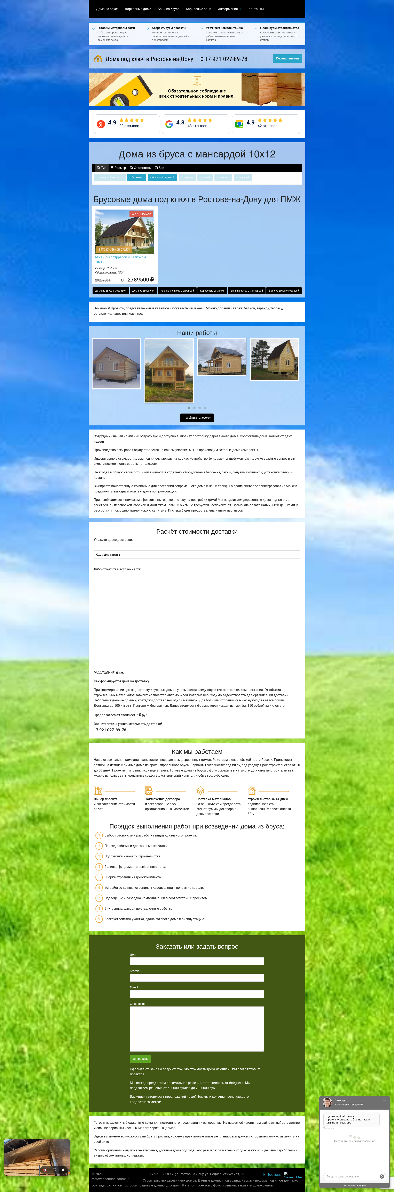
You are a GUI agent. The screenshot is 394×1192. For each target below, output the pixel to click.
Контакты (256, 9)
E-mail (134, 987)
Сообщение (137, 1003)
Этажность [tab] (142, 168)
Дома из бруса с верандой (110, 290)
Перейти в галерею (196, 417)
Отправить (140, 1059)
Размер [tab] (120, 168)
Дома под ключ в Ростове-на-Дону (148, 59)
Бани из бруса (168, 9)
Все (161, 168)
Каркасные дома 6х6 (212, 290)
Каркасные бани (198, 9)
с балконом (136, 177)
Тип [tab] (103, 168)
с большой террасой (162, 177)
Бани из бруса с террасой (284, 290)
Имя (133, 954)
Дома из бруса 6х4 (143, 290)
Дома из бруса (107, 9)
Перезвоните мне (287, 58)
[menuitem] (107, 9)
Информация (228, 9)
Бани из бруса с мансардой (247, 290)
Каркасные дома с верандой (177, 290)
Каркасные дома (138, 9)
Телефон (135, 971)
